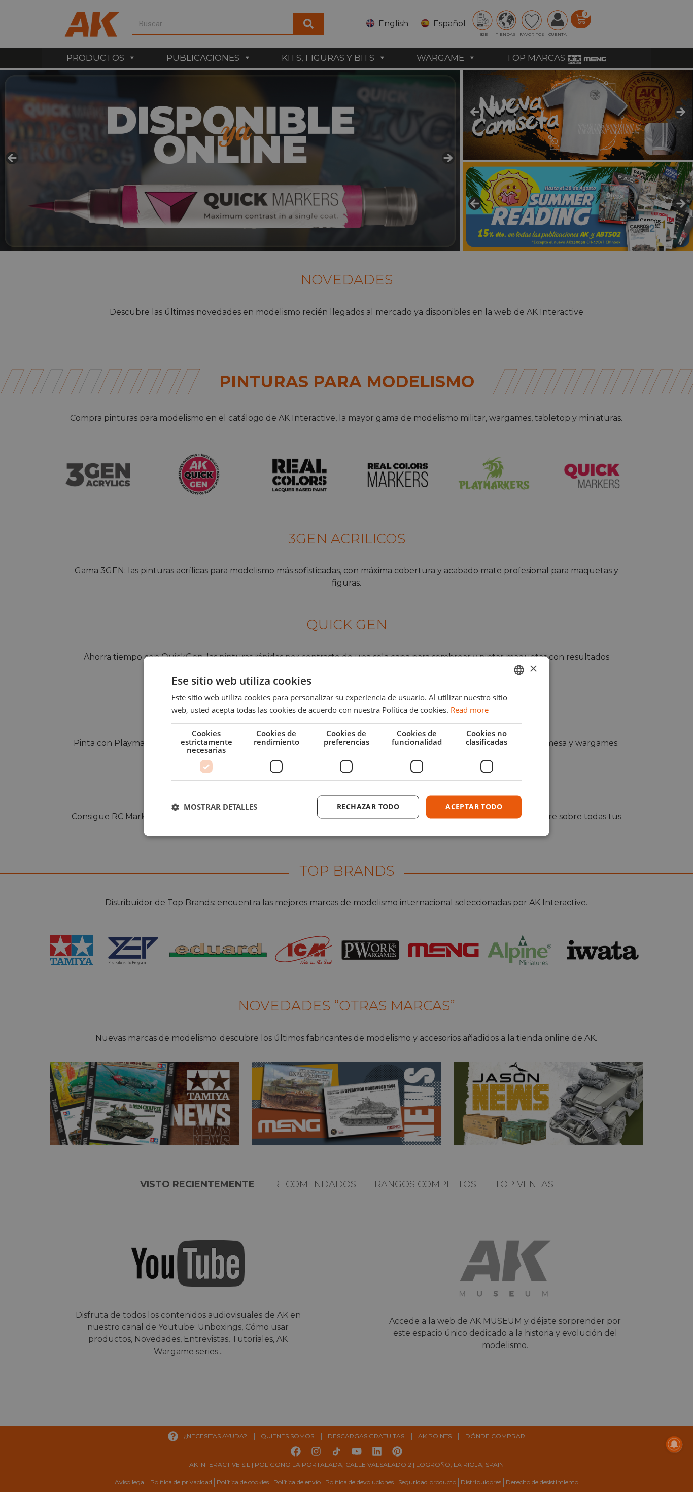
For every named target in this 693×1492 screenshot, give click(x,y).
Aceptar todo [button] (473, 806)
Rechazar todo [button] (368, 806)
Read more (470, 710)
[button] (214, 807)
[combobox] (519, 670)
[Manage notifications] (674, 1444)
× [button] (533, 669)
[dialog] (346, 746)
